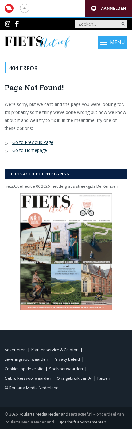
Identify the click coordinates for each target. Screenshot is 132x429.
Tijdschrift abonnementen (82, 422)
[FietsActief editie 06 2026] (66, 251)
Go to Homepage (29, 150)
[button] (108, 8)
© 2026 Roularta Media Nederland (36, 414)
